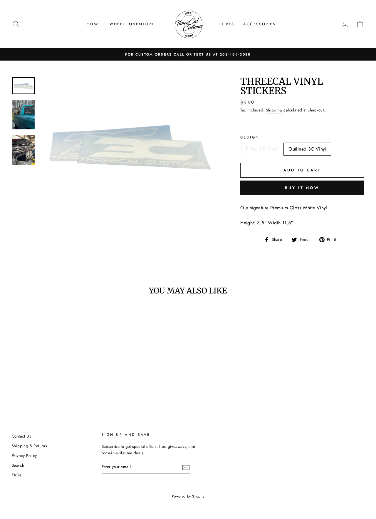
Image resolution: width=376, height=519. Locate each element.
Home (93, 24)
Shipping (274, 110)
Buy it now (302, 188)
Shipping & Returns (29, 446)
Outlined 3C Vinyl (307, 149)
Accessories (259, 24)
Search (18, 465)
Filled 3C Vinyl (261, 149)
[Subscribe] (186, 467)
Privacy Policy (24, 455)
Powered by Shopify (188, 496)
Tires (228, 24)
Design (249, 137)
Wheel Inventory (131, 24)
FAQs (16, 475)
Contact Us (21, 436)
